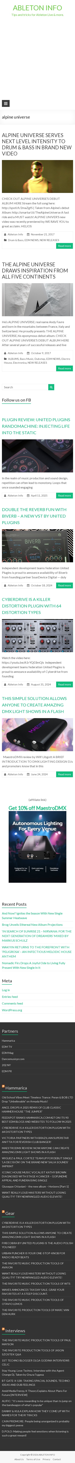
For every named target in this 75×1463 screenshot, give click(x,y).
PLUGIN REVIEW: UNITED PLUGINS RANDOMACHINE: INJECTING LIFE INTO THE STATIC (36, 426)
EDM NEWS (32, 240)
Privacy (46, 1459)
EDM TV (7, 1046)
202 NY (6, 1065)
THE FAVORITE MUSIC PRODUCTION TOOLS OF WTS (36, 1283)
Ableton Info (15, 234)
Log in (6, 990)
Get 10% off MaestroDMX (37, 808)
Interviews (15, 1330)
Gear (10, 1213)
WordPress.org (12, 1010)
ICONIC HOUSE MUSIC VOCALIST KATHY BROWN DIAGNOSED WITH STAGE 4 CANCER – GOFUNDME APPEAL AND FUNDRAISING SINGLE (34, 1176)
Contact (57, 1459)
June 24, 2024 (39, 774)
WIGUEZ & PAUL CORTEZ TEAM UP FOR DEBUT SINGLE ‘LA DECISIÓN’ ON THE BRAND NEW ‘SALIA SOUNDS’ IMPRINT (37, 1162)
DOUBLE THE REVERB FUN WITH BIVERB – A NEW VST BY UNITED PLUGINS (34, 516)
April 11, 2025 (39, 495)
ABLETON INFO (37, 7)
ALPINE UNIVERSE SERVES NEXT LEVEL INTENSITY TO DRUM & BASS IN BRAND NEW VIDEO (37, 144)
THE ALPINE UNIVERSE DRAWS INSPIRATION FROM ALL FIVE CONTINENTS (35, 270)
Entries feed (10, 996)
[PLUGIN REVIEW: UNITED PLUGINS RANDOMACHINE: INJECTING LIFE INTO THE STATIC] (37, 441)
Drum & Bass (15, 240)
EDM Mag (7, 1052)
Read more (64, 245)
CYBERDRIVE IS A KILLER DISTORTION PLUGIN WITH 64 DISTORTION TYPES (31, 606)
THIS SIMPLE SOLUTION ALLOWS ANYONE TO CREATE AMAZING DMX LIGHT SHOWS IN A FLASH (34, 705)
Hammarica (8, 1040)
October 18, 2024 (41, 585)
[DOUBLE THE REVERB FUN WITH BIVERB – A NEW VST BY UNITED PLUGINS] (37, 531)
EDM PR (7, 1071)
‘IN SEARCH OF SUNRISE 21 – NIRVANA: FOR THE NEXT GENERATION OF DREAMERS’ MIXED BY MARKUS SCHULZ (37, 935)
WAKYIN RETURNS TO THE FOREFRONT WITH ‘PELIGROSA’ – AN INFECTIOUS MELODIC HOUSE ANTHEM (37, 951)
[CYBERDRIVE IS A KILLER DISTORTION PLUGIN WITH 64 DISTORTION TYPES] (37, 621)
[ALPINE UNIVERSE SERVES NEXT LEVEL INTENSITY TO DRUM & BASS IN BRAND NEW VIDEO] (37, 162)
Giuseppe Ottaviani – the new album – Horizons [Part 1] (35, 1186)
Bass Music (26, 358)
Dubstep (40, 358)
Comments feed (12, 1003)
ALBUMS (13, 358)
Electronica (20, 362)
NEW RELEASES (49, 240)
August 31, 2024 (41, 684)
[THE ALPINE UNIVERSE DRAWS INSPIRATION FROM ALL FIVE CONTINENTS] (37, 285)
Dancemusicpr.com (13, 1059)
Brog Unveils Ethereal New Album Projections (32, 924)
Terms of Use (33, 1459)
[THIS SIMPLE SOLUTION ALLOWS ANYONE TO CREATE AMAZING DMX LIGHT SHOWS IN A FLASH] (37, 720)
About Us (19, 1459)
